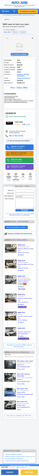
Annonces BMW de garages (14, 454)
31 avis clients (30, 178)
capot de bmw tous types (30, 15)
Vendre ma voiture (29, 11)
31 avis (28, 124)
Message (29, 472)
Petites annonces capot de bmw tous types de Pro (20, 456)
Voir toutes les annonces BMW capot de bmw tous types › (19, 345)
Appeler (9, 472)
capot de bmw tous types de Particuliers (17, 461)
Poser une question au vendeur (16, 227)
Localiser (26, 186)
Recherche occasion (11, 15)
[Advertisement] (19, 433)
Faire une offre (19, 186)
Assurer (15, 32)
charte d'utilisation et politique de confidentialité (21, 214)
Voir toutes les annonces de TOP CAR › (19, 415)
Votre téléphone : (9, 196)
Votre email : (10, 193)
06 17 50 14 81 (16, 136)
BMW (19, 15)
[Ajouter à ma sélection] (14, 246)
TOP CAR (8, 355)
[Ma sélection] (14, 11)
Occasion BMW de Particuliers (14, 458)
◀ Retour (7, 19)
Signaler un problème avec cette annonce (20, 233)
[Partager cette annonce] (6, 38)
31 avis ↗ (23, 467)
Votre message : (9, 198)
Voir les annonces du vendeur (20, 141)
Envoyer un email (8, 186)
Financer (23, 32)
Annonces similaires (20, 54)
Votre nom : (11, 190)
